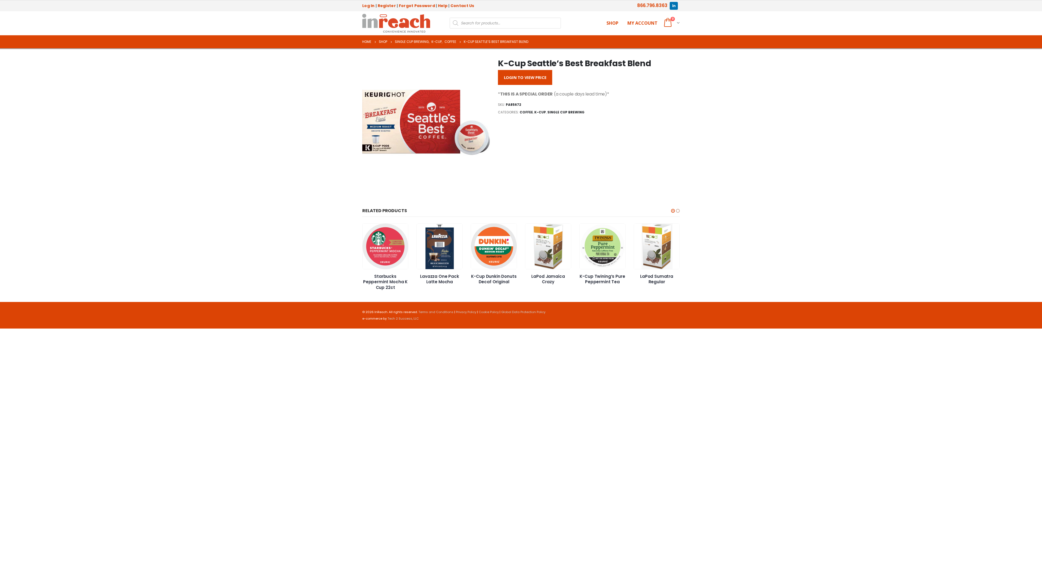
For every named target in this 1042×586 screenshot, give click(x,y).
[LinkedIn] (674, 6)
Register (387, 5)
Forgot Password (417, 5)
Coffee (526, 112)
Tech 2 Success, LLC (403, 318)
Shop (612, 23)
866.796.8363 (652, 5)
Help (442, 5)
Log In (368, 5)
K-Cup (540, 112)
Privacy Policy (466, 312)
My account (642, 23)
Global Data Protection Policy (523, 312)
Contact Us (462, 5)
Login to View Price (525, 77)
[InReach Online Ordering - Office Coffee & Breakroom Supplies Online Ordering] (396, 23)
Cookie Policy (489, 312)
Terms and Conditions (435, 312)
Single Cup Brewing (565, 112)
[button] (673, 211)
